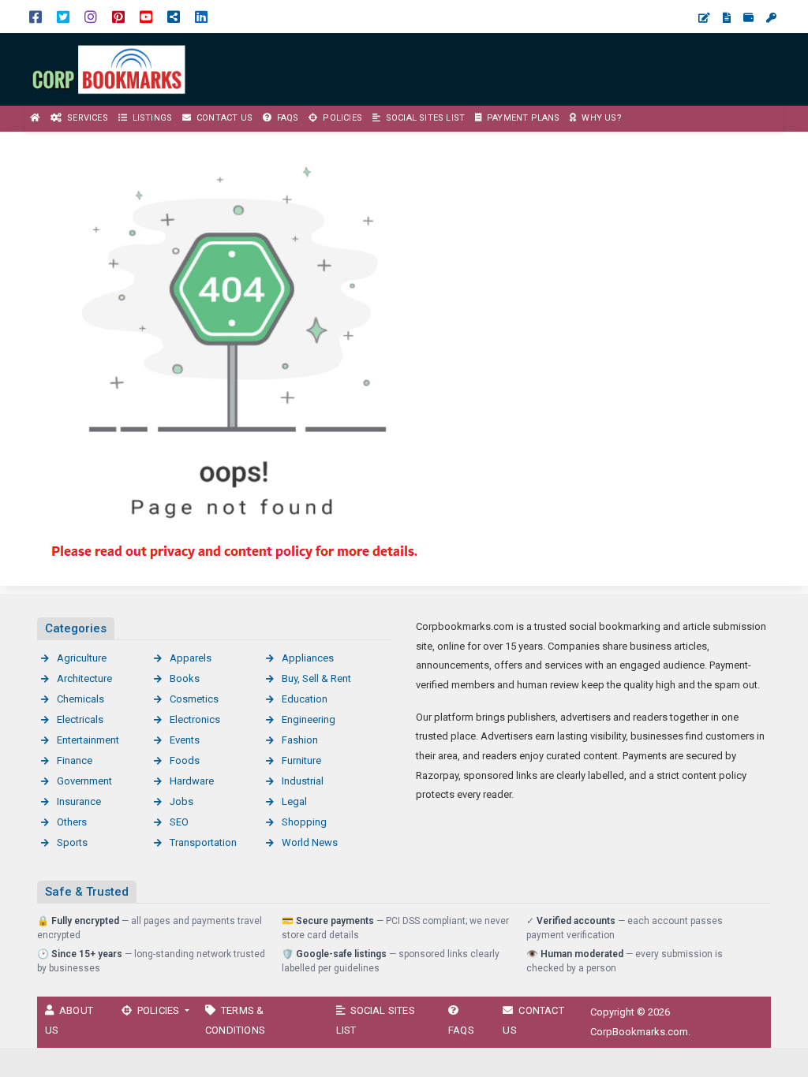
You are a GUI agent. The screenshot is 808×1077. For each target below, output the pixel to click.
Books (185, 678)
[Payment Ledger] (748, 18)
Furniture (301, 760)
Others (72, 822)
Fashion (300, 740)
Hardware (192, 781)
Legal (294, 801)
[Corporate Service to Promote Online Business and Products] (110, 68)
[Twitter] (63, 16)
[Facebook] (35, 16)
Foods (185, 760)
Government (84, 781)
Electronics (195, 719)
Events (185, 740)
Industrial (303, 781)
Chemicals (80, 699)
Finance (74, 760)
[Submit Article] (704, 18)
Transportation (203, 842)
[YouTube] (146, 16)
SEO (179, 822)
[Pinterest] (118, 16)
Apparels (190, 658)
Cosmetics (194, 699)
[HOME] (35, 119)
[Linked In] (201, 16)
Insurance (79, 801)
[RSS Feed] (173, 16)
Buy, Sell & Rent (316, 678)
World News (310, 842)
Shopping (304, 822)
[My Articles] (726, 18)
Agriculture (82, 658)
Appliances (308, 658)
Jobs (181, 801)
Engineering (308, 719)
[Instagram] (90, 16)
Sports (72, 842)
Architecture (84, 678)
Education (304, 699)
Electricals (80, 719)
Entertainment (88, 740)
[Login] (771, 18)
